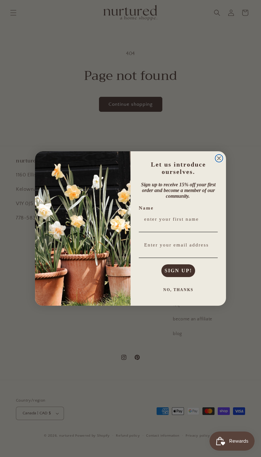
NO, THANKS (178, 290)
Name (146, 208)
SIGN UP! (178, 270)
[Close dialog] (219, 158)
